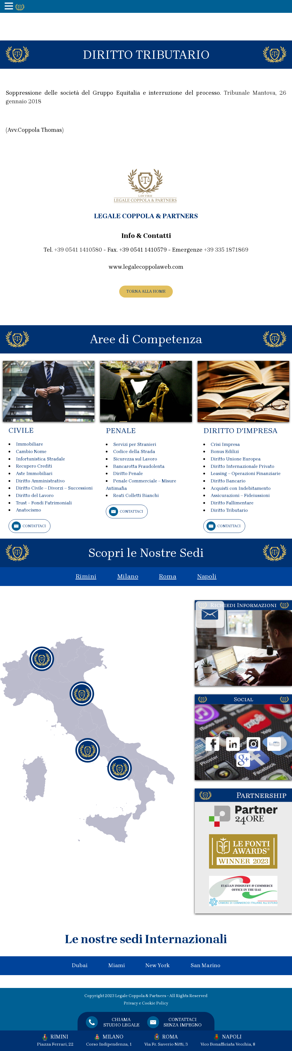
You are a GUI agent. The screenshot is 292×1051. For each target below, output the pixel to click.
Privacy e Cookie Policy (146, 1003)
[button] (10, 6)
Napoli (206, 576)
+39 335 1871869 (226, 249)
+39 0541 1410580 (78, 249)
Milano (127, 576)
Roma (167, 576)
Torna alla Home (146, 291)
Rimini (86, 576)
